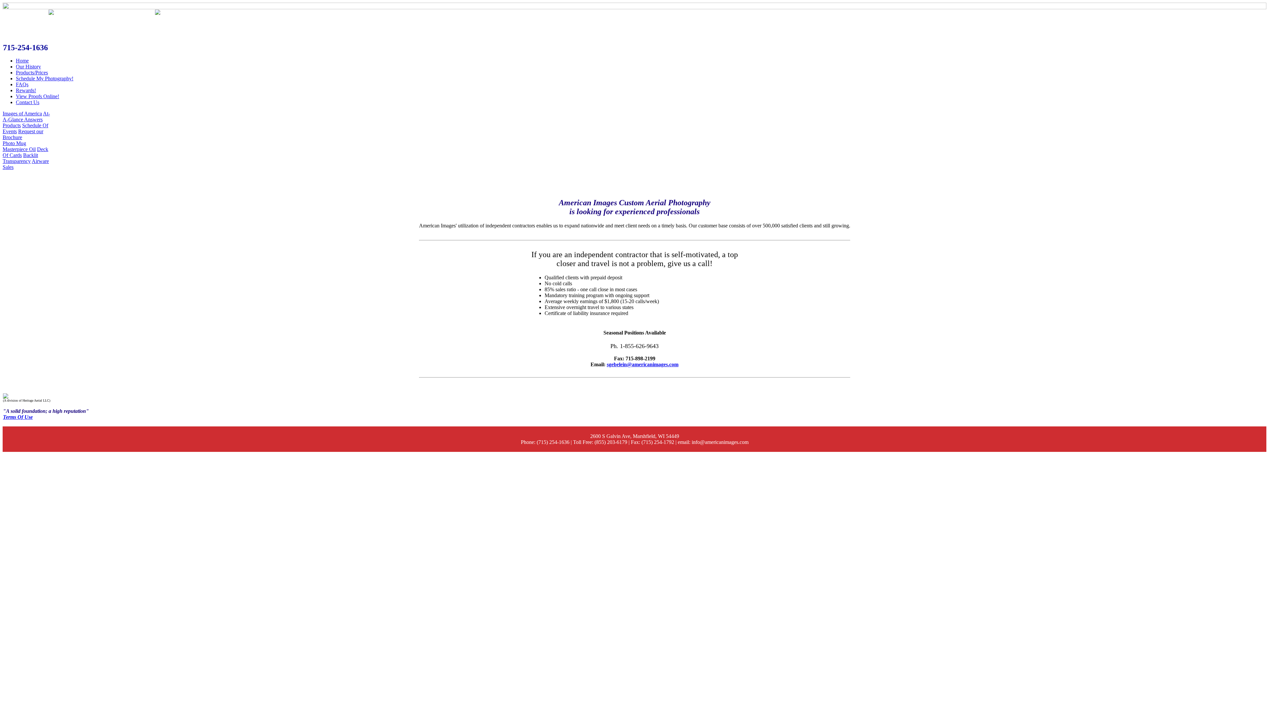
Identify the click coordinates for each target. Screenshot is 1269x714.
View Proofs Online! (37, 96)
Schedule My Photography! (44, 78)
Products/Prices (32, 72)
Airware (40, 161)
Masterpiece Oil (19, 149)
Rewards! (26, 90)
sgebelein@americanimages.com (642, 364)
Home (22, 60)
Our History (28, 66)
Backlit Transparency (20, 158)
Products (12, 125)
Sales (8, 167)
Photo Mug (14, 143)
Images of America (22, 113)
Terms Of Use (18, 417)
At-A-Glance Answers (26, 116)
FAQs (22, 84)
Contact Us (27, 102)
